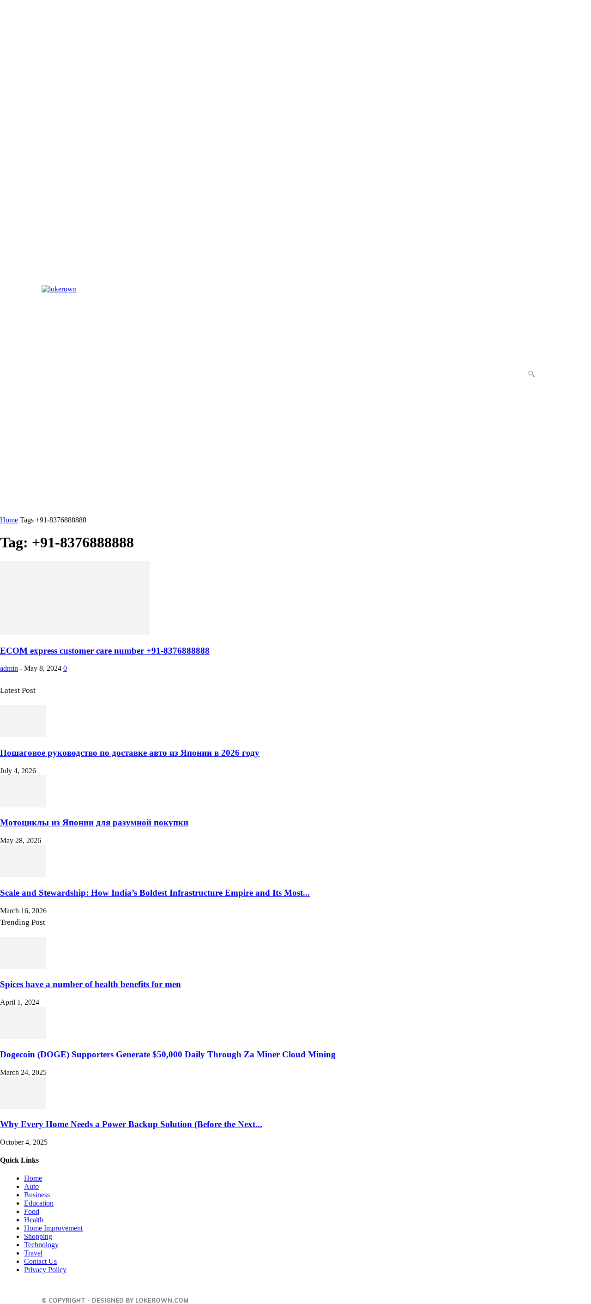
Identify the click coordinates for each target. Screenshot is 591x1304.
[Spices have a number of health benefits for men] (23, 966)
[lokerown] (65, 400)
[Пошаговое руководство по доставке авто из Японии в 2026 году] (23, 735)
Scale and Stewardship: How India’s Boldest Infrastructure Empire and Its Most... (155, 893)
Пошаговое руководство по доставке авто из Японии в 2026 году (129, 753)
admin (9, 668)
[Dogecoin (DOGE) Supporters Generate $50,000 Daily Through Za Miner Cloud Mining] (23, 1036)
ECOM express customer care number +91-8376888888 (105, 650)
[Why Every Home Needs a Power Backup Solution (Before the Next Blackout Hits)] (23, 1106)
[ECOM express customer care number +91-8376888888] (75, 633)
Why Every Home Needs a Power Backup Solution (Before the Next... (131, 1124)
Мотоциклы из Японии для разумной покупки (94, 822)
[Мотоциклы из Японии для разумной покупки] (23, 805)
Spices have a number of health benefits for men (90, 984)
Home (9, 520)
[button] (531, 374)
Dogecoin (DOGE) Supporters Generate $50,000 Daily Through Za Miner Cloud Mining (168, 1054)
